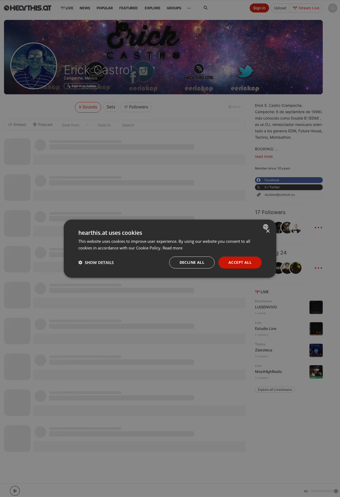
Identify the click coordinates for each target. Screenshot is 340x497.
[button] (96, 262)
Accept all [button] (240, 262)
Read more (172, 247)
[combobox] (266, 226)
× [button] (268, 231)
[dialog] (170, 248)
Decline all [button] (192, 262)
